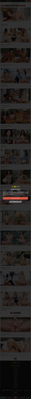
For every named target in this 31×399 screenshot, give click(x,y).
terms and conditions (22, 191)
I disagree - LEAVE (15, 201)
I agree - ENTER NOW (15, 198)
